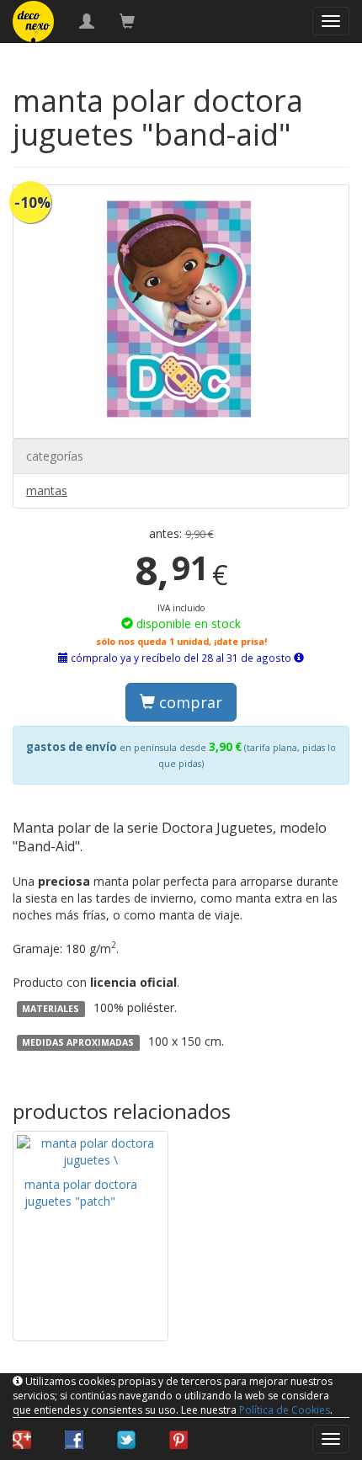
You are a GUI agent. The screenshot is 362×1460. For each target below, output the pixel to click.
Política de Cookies (284, 1410)
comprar (188, 702)
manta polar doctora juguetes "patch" (80, 1192)
